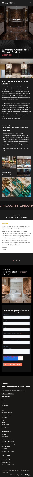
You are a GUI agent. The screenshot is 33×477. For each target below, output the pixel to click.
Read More (5, 175)
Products (5, 170)
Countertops (7, 173)
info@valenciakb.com (8, 393)
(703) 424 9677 (6, 396)
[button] (13, 260)
